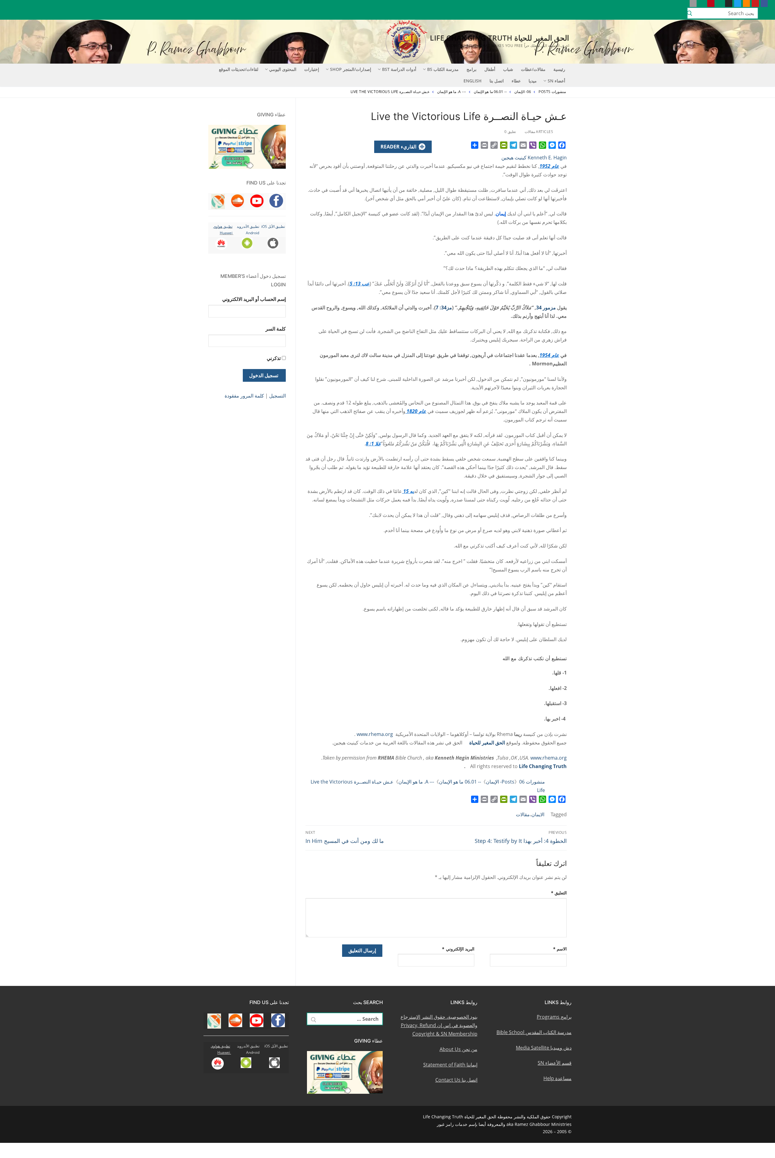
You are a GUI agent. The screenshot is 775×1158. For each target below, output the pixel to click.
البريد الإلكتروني (458, 949)
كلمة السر (275, 328)
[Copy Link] (494, 145)
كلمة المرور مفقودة (244, 395)
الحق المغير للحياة (487, 742)
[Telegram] (513, 145)
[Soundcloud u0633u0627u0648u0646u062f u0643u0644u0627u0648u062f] (746, 3)
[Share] (475, 145)
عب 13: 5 (360, 283)
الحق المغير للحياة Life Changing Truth (499, 37)
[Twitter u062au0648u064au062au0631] (737, 3)
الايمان (537, 814)
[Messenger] (552, 145)
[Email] (523, 145)
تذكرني (274, 358)
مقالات (523, 814)
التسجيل (277, 395)
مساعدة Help (557, 1078)
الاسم (560, 949)
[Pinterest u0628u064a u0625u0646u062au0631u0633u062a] (710, 3)
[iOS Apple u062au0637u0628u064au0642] (693, 3)
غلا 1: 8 (373, 443)
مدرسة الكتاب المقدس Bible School (534, 1032)
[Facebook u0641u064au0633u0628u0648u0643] (764, 3)
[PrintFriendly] (504, 145)
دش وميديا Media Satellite (544, 1047)
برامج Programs (554, 1016)
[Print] (484, 145)
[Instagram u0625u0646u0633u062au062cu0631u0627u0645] (728, 3)
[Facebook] (562, 145)
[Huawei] (684, 3)
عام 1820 (415, 411)
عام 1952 (549, 166)
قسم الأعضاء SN (555, 1063)
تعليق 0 (510, 131)
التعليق (559, 893)
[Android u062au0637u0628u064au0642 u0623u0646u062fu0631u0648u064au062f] (701, 3)
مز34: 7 (444, 307)
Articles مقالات (539, 131)
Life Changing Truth (543, 766)
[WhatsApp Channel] (719, 3)
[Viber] (533, 145)
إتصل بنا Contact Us (456, 1079)
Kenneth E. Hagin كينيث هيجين (534, 157)
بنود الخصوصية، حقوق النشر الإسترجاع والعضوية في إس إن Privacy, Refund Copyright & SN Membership (439, 1025)
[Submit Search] (690, 13)
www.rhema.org (375, 734)
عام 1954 (549, 355)
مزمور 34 (546, 307)
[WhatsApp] (542, 145)
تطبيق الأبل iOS (273, 226)
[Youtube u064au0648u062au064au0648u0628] (755, 3)
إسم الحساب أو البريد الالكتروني (254, 299)
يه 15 (408, 491)
